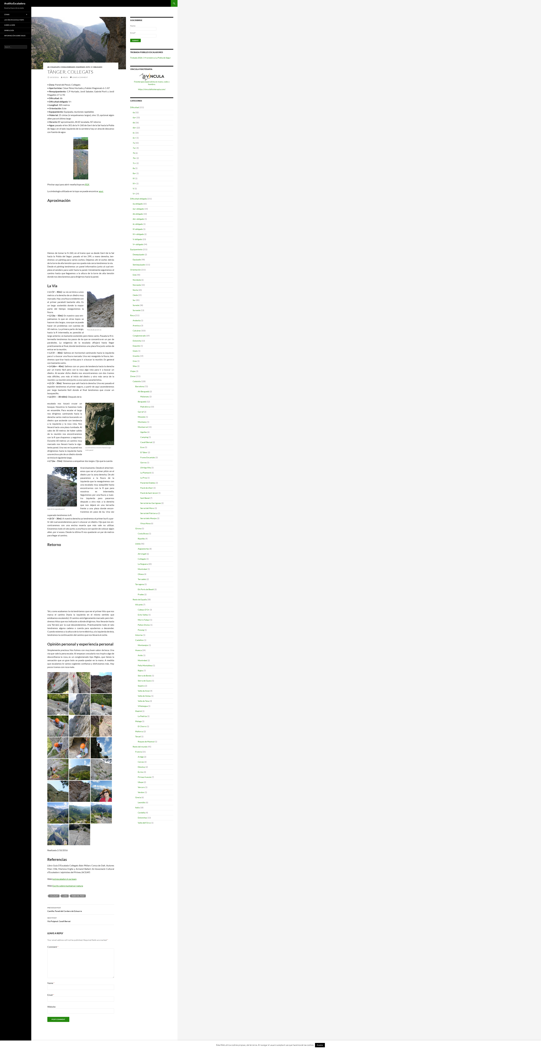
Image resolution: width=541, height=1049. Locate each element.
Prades (141, 594)
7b (134, 153)
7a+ (134, 148)
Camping (144, 437)
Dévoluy (141, 767)
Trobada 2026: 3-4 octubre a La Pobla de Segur (150, 58)
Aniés (140, 655)
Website (51, 1006)
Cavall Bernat (146, 442)
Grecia (138, 797)
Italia (137, 807)
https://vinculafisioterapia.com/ (152, 89)
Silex (135, 366)
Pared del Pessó (78, 896)
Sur (134, 300)
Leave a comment (80, 77)
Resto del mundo (140, 746)
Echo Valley (143, 615)
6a (134, 112)
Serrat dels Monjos (148, 518)
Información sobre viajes (15, 36)
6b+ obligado (138, 219)
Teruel (138, 736)
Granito (136, 356)
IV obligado (138, 229)
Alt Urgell (142, 554)
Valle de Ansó (144, 691)
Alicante (139, 604)
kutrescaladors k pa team (64, 879)
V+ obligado (96, 67)
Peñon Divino (144, 625)
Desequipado (138, 254)
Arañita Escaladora (14, 3)
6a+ (134, 117)
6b (48, 67)
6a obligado (138, 204)
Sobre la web (9, 25)
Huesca (138, 650)
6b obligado (138, 214)
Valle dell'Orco (144, 823)
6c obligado (138, 224)
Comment (52, 946)
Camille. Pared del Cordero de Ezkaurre (64, 909)
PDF (87, 184)
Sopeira (141, 686)
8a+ (134, 173)
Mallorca (139, 731)
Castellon (139, 640)
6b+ (134, 127)
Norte (135, 290)
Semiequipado (139, 264)
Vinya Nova (145, 523)
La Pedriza (142, 716)
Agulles (143, 432)
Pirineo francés (144, 777)
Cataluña (137, 381)
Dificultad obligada (138, 198)
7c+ (134, 163)
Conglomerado (67, 67)
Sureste (136, 305)
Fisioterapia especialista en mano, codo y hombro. (151, 82)
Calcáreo (137, 330)
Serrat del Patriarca (148, 513)
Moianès (141, 417)
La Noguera (143, 564)
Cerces (141, 762)
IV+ (134, 183)
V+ (134, 193)
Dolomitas (142, 817)
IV (134, 178)
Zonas (133, 376)
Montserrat (143, 427)
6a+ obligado (138, 209)
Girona (138, 528)
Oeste (135, 295)
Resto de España (140, 599)
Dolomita (137, 341)
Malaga (138, 721)
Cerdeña (141, 812)
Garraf (141, 412)
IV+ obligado (138, 234)
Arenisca (136, 325)
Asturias (139, 635)
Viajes (133, 371)
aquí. (101, 191)
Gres (135, 361)
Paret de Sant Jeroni (149, 493)
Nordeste (137, 280)
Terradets (142, 579)
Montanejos (143, 645)
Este (88, 67)
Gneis (135, 351)
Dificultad (134, 107)
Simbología (9, 30)
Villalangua (143, 706)
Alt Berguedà (143, 391)
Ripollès (141, 538)
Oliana (141, 574)
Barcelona (139, 386)
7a (134, 143)
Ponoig (141, 630)
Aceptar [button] (320, 1045)
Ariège (141, 757)
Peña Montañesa (145, 665)
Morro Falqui (143, 620)
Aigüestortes (143, 549)
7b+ (134, 158)
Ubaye (140, 782)
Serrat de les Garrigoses (150, 503)
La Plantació (145, 472)
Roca (132, 315)
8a (134, 168)
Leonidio (141, 802)
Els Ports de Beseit (146, 589)
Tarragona (139, 584)
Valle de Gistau (144, 696)
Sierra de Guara (144, 680)
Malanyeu (144, 396)
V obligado (137, 239)
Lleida (65, 896)
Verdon (141, 792)
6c (134, 132)
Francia (138, 751)
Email (50, 994)
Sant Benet (145, 498)
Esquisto (136, 346)
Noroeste (137, 285)
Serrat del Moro (147, 508)
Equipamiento (136, 249)
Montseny (142, 422)
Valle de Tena (143, 701)
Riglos (140, 670)
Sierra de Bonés (144, 675)
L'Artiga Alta (145, 467)
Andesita (136, 320)
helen (65, 77)
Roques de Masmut (146, 741)
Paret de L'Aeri (146, 488)
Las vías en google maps (14, 20)
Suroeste (136, 310)
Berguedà (142, 401)
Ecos (142, 447)
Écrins (140, 772)
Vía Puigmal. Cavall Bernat (58, 919)
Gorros (143, 462)
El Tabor (143, 452)
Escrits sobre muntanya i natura (67, 885)
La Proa (143, 478)
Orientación (135, 269)
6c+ (134, 138)
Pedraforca (145, 406)
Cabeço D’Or (143, 609)
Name (50, 983)
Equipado (80, 67)
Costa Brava (143, 533)
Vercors (141, 787)
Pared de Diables (147, 483)
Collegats (55, 67)
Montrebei (142, 569)
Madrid (138, 711)
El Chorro (142, 726)
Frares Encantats (147, 457)
